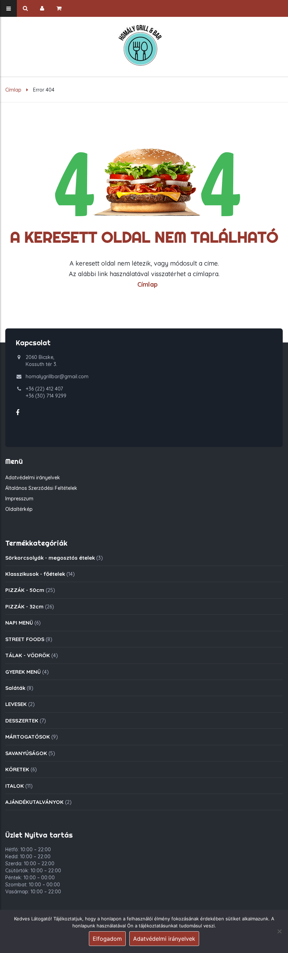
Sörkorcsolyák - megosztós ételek (50, 557)
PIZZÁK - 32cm (24, 606)
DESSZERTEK (21, 720)
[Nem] (279, 931)
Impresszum (19, 498)
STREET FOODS (24, 639)
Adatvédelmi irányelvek (32, 477)
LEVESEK (16, 704)
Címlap (13, 90)
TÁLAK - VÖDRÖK (27, 655)
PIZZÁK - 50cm (24, 590)
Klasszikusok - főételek (35, 574)
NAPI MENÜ (19, 622)
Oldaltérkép (19, 509)
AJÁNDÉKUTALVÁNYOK (34, 802)
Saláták (15, 688)
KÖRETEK (17, 769)
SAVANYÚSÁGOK (26, 753)
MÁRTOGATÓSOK (27, 736)
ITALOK (14, 785)
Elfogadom (107, 938)
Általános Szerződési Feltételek (41, 488)
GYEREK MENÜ (23, 671)
